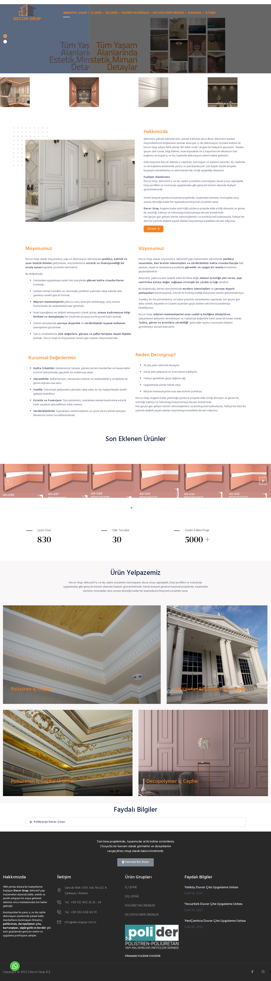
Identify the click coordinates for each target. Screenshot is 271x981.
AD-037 (54, 476)
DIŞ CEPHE (111, 13)
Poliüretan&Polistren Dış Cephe (211, 689)
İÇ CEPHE (96, 13)
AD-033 (234, 476)
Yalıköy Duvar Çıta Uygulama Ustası (211, 887)
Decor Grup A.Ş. (40, 972)
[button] (153, 229)
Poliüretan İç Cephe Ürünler (42, 781)
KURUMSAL (195, 13)
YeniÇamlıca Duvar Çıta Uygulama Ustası (215, 921)
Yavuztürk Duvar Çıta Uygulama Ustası (213, 904)
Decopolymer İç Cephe (172, 781)
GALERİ (82, 13)
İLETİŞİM (210, 13)
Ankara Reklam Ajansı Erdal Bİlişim (73, 972)
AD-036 (99, 476)
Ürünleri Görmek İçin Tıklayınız (44, 701)
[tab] (135, 822)
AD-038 (8, 476)
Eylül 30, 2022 (194, 893)
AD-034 (189, 476)
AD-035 (144, 476)
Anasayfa (70, 13)
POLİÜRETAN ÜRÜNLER (135, 13)
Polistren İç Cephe (31, 689)
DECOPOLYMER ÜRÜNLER (169, 13)
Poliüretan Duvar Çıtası (49, 822)
